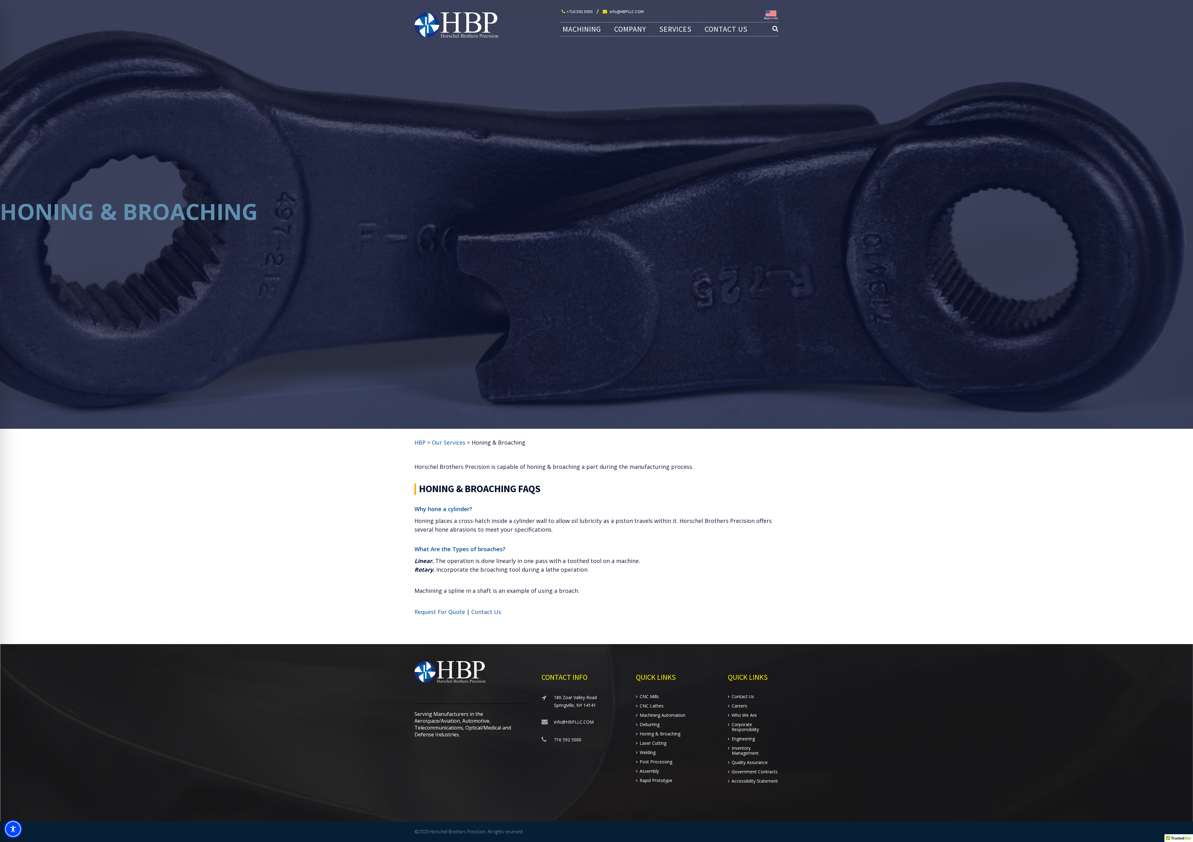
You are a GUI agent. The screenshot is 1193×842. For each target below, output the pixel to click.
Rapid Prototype (656, 780)
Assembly (649, 771)
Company (630, 29)
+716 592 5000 (579, 11)
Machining (582, 29)
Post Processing (656, 761)
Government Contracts (755, 771)
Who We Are (744, 715)
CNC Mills (649, 696)
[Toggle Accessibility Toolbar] (13, 829)
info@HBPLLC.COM (626, 11)
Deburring (650, 724)
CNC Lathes (652, 705)
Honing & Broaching (660, 733)
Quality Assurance (750, 762)
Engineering (743, 738)
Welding (648, 752)
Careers (739, 705)
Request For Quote (439, 611)
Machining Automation (662, 715)
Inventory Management (745, 751)
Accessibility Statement (755, 781)
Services (675, 29)
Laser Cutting (653, 743)
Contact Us (726, 29)
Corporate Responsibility (745, 727)
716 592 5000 (567, 740)
